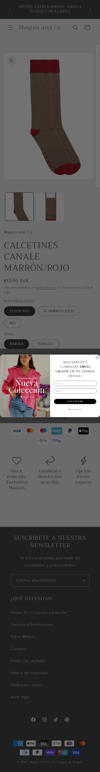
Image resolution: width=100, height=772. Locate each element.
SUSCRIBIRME (75, 401)
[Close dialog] (97, 357)
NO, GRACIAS (75, 409)
